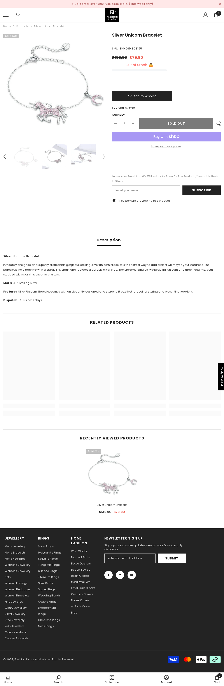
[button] (4, 156)
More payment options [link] (166, 146)
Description (109, 240)
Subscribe (201, 190)
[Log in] (205, 14)
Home (7, 26)
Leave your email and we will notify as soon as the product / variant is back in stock (165, 179)
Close (220, 4)
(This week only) (141, 4)
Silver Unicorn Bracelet (112, 505)
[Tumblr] (120, 575)
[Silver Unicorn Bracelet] (112, 473)
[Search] (18, 15)
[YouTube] (132, 575)
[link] (29, 406)
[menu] (6, 15)
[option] (54, 83)
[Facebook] (108, 575)
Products (22, 26)
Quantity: (118, 114)
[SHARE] (217, 123)
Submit (171, 558)
